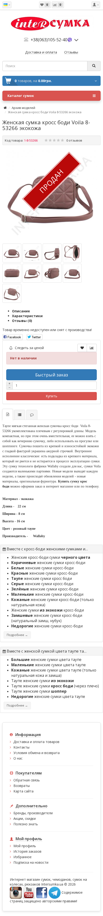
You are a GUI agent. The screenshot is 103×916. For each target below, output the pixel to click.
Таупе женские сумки (42, 680)
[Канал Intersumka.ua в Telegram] (55, 892)
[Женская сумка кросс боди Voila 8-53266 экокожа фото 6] (52, 273)
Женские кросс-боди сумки (50, 557)
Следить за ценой (29, 347)
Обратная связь (26, 780)
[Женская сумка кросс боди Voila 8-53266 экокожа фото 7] (72, 273)
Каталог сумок (20, 95)
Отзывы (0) (22, 320)
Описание (21, 311)
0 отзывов (74, 140)
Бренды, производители (33, 813)
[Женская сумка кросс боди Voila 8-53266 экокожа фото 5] (32, 273)
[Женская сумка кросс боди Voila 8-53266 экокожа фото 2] (52, 253)
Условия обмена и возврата (36, 752)
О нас (18, 758)
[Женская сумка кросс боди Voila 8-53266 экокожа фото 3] (72, 253)
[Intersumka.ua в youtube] (29, 892)
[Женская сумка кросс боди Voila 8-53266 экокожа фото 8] (11, 293)
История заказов (27, 851)
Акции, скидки (24, 818)
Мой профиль (24, 846)
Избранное (22, 857)
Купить (51, 396)
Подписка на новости (30, 862)
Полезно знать (25, 824)
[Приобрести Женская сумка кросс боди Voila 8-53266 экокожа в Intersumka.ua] (51, 195)
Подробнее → (17, 635)
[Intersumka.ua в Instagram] (16, 892)
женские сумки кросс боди (41, 578)
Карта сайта (23, 791)
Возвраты (21, 785)
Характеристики (27, 316)
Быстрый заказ (51, 375)
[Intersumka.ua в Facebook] (42, 892)
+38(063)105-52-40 (49, 39)
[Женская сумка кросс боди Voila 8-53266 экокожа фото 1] (32, 253)
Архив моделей (23, 108)
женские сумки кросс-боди (48, 562)
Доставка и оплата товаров (36, 741)
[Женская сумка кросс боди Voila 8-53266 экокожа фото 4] (11, 273)
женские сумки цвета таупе (46, 659)
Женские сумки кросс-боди (47, 610)
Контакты (21, 747)
